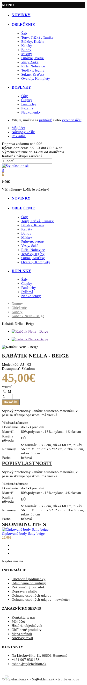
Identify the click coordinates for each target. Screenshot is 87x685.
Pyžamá (27, 108)
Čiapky (26, 100)
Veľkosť (7, 387)
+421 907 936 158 (26, 660)
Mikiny (26, 54)
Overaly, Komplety (35, 78)
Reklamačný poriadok (28, 587)
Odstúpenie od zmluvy (29, 583)
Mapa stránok (22, 634)
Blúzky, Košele (32, 41)
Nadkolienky (31, 112)
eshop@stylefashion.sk (29, 664)
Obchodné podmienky (28, 579)
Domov (17, 304)
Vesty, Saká (29, 62)
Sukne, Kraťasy (33, 74)
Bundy (26, 50)
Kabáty (26, 46)
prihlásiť (45, 120)
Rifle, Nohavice (33, 66)
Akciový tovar (22, 638)
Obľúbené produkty (27, 630)
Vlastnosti (34, 463)
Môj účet (18, 621)
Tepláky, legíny (32, 70)
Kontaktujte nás (23, 617)
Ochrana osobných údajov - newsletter (41, 599)
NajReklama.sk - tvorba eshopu (55, 679)
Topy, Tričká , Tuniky (37, 37)
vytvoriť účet (71, 120)
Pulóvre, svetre (32, 58)
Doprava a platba (24, 591)
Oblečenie (19, 308)
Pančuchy (28, 104)
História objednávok (27, 626)
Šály (24, 96)
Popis (9, 463)
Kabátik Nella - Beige (28, 316)
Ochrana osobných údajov (31, 595)
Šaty (24, 33)
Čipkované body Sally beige (23, 533)
